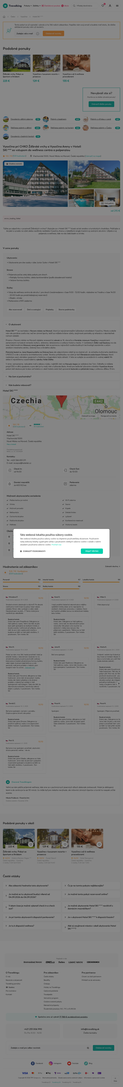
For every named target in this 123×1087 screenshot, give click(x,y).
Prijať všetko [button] (91, 551)
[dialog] (61, 543)
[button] (33, 551)
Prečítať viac (57, 544)
